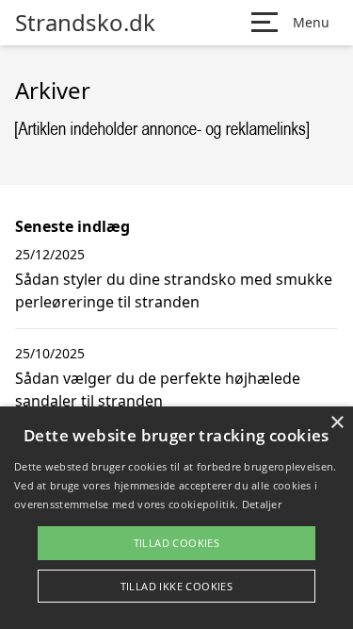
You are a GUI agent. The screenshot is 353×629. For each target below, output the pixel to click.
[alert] (176, 517)
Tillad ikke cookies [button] (176, 586)
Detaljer (261, 504)
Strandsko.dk (85, 23)
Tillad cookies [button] (177, 543)
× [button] (336, 423)
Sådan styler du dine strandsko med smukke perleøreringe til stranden (173, 290)
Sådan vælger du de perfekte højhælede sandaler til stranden (157, 389)
